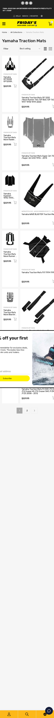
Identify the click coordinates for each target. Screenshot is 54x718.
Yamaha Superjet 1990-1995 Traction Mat (9, 197)
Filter (6, 49)
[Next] (34, 411)
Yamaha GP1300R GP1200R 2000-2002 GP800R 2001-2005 (8, 82)
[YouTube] (30, 3)
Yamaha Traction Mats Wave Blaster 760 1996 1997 (9, 314)
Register (34, 16)
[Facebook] (22, 3)
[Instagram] (26, 3)
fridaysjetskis (10, 74)
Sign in (25, 16)
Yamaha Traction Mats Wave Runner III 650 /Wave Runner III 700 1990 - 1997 (10, 257)
